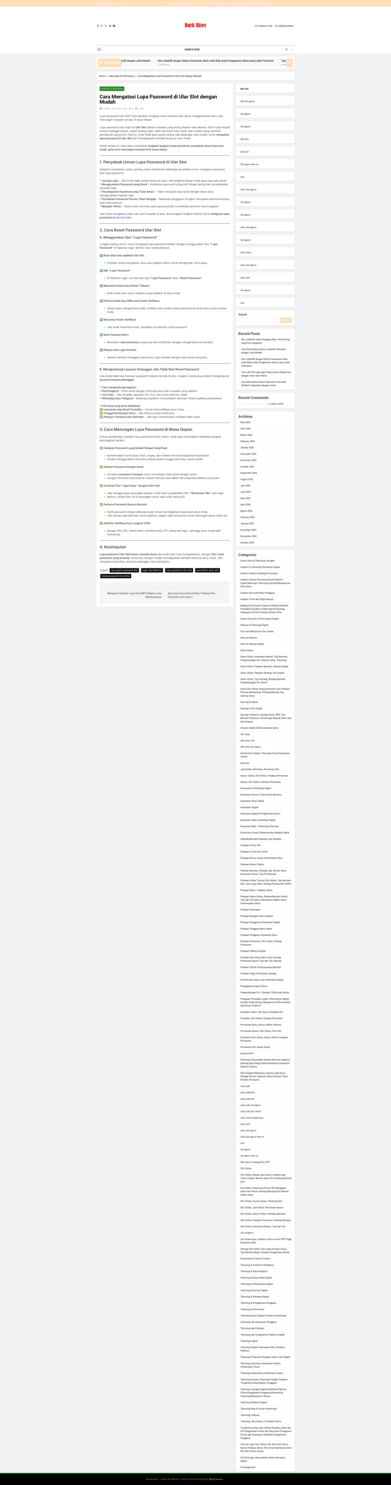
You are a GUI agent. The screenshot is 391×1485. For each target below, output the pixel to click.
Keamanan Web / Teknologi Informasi (259, 826)
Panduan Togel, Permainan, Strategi (258, 973)
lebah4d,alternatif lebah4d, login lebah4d (260, 839)
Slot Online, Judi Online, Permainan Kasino (261, 1207)
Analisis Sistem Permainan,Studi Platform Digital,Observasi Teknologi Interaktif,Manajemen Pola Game (265, 583)
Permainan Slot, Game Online (255, 1047)
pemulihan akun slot (208, 570)
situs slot (245, 277)
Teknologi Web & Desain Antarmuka (258, 1408)
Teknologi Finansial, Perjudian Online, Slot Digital (265, 1357)
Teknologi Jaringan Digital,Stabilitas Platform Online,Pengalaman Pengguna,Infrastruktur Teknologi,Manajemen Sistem (263, 1393)
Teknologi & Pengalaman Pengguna (258, 1303)
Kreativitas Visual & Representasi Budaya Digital (264, 832)
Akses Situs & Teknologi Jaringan (257, 560)
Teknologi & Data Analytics (254, 1271)
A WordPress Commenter (253, 403)
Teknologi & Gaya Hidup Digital (256, 1277)
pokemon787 (247, 1053)
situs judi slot (247, 1099)
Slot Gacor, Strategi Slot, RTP (255, 1162)
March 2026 (246, 435)
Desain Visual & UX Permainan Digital (259, 618)
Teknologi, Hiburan (249, 1415)
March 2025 (246, 511)
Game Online (246, 650)
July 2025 (245, 485)
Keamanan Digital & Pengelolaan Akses (260, 813)
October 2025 (247, 466)
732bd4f (107, 108)
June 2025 (245, 492)
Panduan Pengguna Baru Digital (256, 928)
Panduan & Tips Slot (250, 845)
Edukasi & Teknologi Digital (254, 625)
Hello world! (277, 403)
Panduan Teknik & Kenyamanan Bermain (260, 967)
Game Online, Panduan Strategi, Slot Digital (262, 672)
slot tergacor (247, 1232)
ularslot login (123, 217)
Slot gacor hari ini (249, 164)
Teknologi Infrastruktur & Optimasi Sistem (261, 1373)
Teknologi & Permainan (112, 88)
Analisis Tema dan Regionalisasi (257, 599)
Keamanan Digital (249, 807)
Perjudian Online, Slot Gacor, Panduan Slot (261, 1012)
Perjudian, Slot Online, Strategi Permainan (261, 1018)
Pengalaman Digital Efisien (254, 986)
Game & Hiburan (248, 637)
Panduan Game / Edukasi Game (256, 890)
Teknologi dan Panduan (252, 1328)
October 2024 (247, 542)
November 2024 (248, 536)
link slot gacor (247, 101)
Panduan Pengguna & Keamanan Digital (260, 922)
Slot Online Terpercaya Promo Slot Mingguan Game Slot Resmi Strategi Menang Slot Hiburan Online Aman (264, 1191)
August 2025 (246, 479)
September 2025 (248, 473)
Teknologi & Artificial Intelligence (257, 1265)
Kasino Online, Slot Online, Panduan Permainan (264, 775)
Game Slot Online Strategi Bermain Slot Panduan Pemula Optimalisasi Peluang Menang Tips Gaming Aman (265, 692)
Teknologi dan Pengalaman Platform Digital (262, 1334)
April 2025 (245, 504)
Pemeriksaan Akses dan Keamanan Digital (261, 979)
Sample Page (192, 49)
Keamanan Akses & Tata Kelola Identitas (261, 794)
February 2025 (247, 517)
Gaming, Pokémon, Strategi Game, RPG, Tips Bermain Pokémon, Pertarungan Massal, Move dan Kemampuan (266, 718)
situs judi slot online (250, 1111)
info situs (245, 734)
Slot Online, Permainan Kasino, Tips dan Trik (262, 1226)
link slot (244, 139)
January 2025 (247, 523)
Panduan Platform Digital (253, 951)
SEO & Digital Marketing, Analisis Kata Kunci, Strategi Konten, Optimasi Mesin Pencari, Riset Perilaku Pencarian (264, 1076)
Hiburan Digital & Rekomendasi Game (259, 728)
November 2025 (248, 460)
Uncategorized (247, 1467)
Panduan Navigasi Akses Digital (256, 916)
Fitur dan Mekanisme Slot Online (257, 631)
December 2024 (248, 530)
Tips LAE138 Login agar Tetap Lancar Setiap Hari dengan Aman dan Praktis (235, 3)
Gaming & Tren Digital (251, 708)
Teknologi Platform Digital (253, 1402)
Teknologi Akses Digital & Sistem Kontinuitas (263, 1315)
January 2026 (247, 447)
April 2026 (245, 428)
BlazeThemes (216, 1479)
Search (242, 314)
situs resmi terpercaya (251, 1117)
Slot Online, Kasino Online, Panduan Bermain (262, 1213)
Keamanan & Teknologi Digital (255, 788)
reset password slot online (116, 576)
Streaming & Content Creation (255, 1258)
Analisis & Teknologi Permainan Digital (260, 567)
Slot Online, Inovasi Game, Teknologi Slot (261, 1201)
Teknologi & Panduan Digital (254, 1296)
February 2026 (247, 441)
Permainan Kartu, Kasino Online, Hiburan (260, 1024)
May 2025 (245, 498)
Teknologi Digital (249, 1341)
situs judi (245, 1086)
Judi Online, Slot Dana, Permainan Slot (259, 769)
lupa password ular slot (179, 570)
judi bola (244, 763)
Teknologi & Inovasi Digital (254, 1290)
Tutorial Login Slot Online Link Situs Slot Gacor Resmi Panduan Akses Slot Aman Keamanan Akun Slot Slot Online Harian (266, 1448)
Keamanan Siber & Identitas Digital (258, 820)
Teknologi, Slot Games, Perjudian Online (260, 1421)
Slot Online (246, 1168)
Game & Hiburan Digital (252, 644)
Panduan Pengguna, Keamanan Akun (258, 935)
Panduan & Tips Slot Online (254, 851)
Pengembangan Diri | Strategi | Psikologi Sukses (264, 992)
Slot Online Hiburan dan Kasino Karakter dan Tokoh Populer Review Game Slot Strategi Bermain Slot (266, 1178)
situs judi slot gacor (250, 1105)
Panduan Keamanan (250, 909)
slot (242, 177)
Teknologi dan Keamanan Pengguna (258, 1322)
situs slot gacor (248, 189)
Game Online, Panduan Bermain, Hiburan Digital (264, 666)
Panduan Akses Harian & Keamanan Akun (261, 858)
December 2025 (248, 454)
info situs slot (247, 740)
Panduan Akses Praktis (252, 864)
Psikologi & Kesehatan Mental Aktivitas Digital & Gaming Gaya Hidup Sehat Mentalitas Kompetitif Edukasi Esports (265, 1063)
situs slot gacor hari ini (252, 1136)
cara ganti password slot (124, 570)
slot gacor (245, 114)
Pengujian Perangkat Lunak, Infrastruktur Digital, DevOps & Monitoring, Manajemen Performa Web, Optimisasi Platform (265, 1002)
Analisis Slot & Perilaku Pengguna (257, 593)
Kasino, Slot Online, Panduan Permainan (260, 782)
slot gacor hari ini (249, 1155)
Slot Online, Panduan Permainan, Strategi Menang (265, 1220)
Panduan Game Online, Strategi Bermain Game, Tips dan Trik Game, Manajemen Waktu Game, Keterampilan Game (264, 900)
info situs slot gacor (250, 746)
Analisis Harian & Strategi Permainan (259, 573)
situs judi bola (247, 1092)
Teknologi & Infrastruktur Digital (256, 1284)
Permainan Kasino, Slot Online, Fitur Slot (260, 1031)
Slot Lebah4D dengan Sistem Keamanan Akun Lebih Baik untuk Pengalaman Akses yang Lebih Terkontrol (150, 60)
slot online (245, 252)
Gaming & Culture (249, 702)
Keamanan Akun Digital (252, 801)
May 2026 (245, 422)
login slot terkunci (152, 570)
